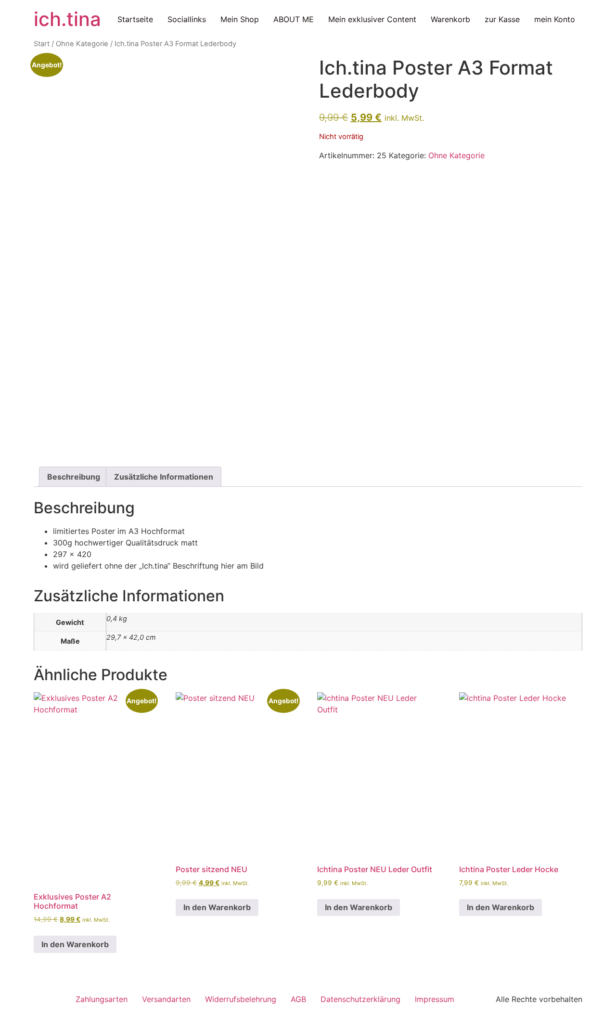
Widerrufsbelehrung (240, 999)
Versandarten (166, 999)
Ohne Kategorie (82, 43)
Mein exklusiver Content (372, 19)
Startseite (135, 19)
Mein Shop (239, 19)
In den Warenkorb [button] (75, 944)
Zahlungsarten (102, 999)
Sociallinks (186, 19)
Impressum (434, 999)
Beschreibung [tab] (73, 477)
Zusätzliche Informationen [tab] (163, 477)
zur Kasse (502, 19)
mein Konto (554, 19)
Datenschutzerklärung (360, 999)
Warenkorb (450, 19)
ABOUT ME (293, 19)
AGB (298, 999)
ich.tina (67, 19)
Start (42, 43)
